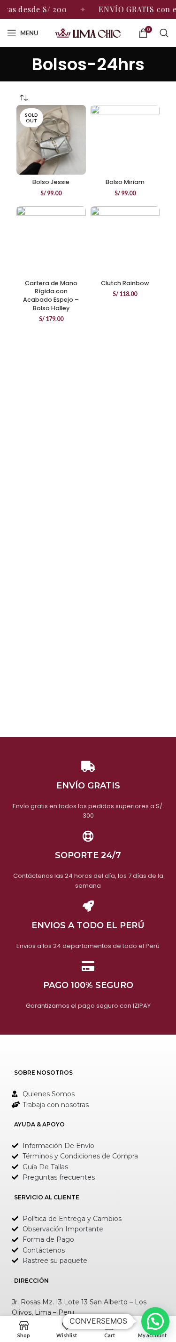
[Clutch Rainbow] (125, 241)
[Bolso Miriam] (125, 140)
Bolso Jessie (50, 182)
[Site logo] (88, 32)
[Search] (164, 33)
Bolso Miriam (125, 182)
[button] (155, 1321)
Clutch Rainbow (125, 283)
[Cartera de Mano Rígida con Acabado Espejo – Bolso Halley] (51, 241)
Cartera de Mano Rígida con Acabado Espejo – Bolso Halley (51, 295)
